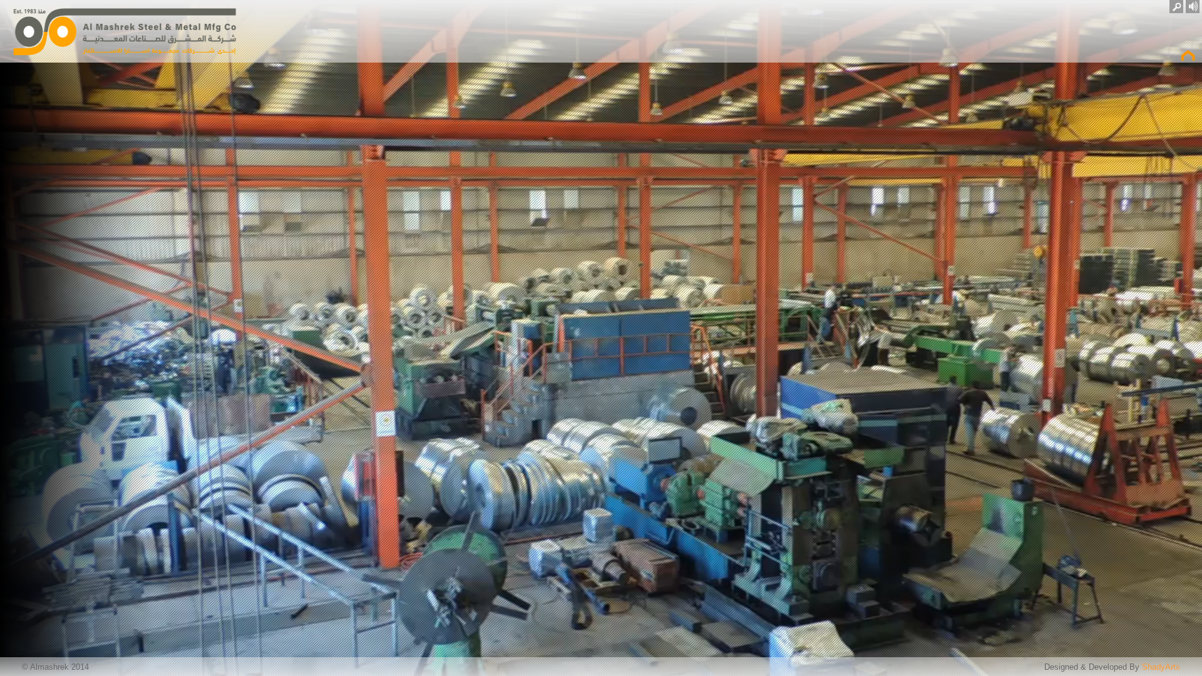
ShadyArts (1161, 667)
